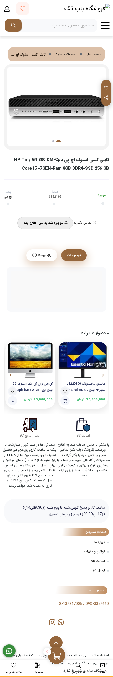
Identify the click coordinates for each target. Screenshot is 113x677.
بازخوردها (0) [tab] (42, 255)
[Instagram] (52, 623)
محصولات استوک (66, 54)
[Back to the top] (56, 642)
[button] (102, 375)
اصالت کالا (98, 560)
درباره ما (99, 542)
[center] (13, 25)
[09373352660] (9, 651)
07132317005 (70, 604)
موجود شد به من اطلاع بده (43, 223)
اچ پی (8, 196)
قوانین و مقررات (94, 551)
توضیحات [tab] (74, 255)
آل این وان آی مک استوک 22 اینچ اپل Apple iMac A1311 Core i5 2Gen (33, 387)
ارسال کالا (99, 570)
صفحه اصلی (93, 54)
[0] (56, 656)
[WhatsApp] (60, 623)
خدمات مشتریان (96, 531)
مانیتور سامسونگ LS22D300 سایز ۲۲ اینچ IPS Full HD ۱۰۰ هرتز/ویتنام (85, 387)
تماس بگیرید (83, 222)
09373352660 (97, 604)
